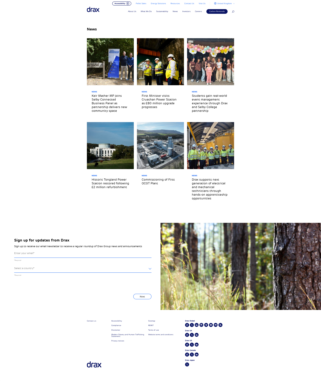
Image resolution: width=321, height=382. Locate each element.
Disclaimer (115, 330)
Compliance (116, 325)
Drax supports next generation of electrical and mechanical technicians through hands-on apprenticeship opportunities (209, 189)
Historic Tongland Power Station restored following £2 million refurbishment (110, 183)
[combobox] (82, 270)
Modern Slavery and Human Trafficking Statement (127, 335)
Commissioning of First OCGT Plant (158, 181)
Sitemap (151, 321)
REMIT (151, 325)
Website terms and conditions (160, 334)
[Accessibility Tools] (121, 3)
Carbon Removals (217, 11)
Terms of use (153, 330)
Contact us (91, 321)
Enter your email (24, 253)
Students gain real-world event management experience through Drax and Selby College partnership (210, 103)
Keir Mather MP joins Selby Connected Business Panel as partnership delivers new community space (109, 103)
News (94, 92)
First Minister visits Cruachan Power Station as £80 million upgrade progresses (159, 101)
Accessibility (116, 321)
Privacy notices (117, 341)
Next (142, 296)
